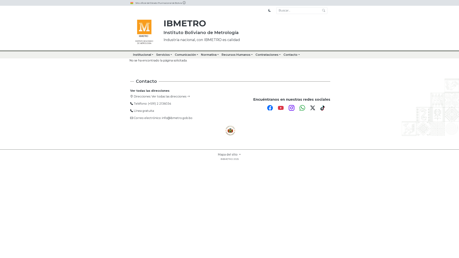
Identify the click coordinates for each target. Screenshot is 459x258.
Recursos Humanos (236, 54)
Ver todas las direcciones (169, 96)
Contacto (290, 54)
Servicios (163, 54)
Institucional (142, 54)
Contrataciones (266, 54)
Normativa (209, 54)
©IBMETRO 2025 (230, 159)
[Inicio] (144, 32)
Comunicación (185, 54)
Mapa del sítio (228, 154)
